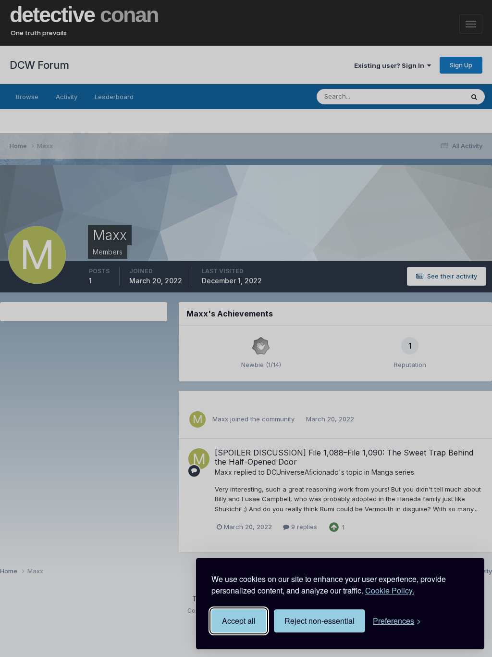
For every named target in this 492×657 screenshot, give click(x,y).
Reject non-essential (319, 620)
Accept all (239, 620)
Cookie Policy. (389, 590)
